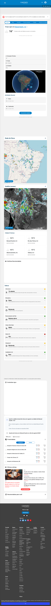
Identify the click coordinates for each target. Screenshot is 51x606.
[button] (42, 2)
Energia (20, 549)
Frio (20, 567)
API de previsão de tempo (43, 547)
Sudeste (21, 559)
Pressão (14, 535)
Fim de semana (26, 22)
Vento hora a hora (14, 562)
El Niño (20, 574)
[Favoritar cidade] (27, 26)
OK (25, 603)
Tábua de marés (14, 567)
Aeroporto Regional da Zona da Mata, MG (16, 449)
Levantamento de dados (29, 547)
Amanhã (18, 22)
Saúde (20, 535)
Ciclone (20, 572)
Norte (20, 565)
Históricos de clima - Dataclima (7, 563)
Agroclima (21, 531)
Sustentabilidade (22, 538)
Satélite (9, 436)
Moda (20, 548)
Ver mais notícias (25, 489)
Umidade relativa (14, 538)
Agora (7, 22)
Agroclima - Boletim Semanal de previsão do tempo (21, 542)
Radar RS (21, 579)
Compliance (43, 529)
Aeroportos (20, 442)
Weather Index (28, 555)
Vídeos (20, 596)
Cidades (30, 442)
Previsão (7, 527)
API (27, 545)
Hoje (13, 22)
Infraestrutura (22, 551)
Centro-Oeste (20, 562)
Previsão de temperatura (14, 557)
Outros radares (6, 583)
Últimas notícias (21, 530)
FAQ (41, 541)
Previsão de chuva (14, 554)
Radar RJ (7, 580)
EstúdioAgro (21, 591)
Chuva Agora (17, 436)
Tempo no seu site (35, 532)
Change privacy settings (43, 539)
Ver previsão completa (25, 113)
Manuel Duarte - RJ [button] (20, 27)
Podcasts (7, 567)
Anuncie (42, 530)
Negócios (21, 546)
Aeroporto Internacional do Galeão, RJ (15, 453)
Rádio (27, 534)
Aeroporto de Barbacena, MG (13, 461)
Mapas (13, 527)
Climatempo (25, 512)
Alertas (20, 537)
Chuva (13, 530)
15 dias (34, 22)
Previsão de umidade (14, 560)
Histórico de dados (43, 22)
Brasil (6, 529)
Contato (42, 527)
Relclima (7, 566)
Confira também (35, 528)
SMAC (27, 540)
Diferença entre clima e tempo (7, 570)
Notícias (21, 527)
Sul (20, 557)
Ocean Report (27, 550)
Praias (6, 540)
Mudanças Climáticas (21, 555)
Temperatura (14, 529)
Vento (13, 539)
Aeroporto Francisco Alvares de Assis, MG (16, 445)
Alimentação (21, 533)
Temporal (21, 568)
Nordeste (21, 563)
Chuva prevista (7, 586)
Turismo (21, 577)
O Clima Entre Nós (21, 588)
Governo (21, 553)
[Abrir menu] (5, 3)
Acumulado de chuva (14, 533)
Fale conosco (42, 533)
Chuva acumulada (7, 589)
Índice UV (14, 564)
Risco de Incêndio (14, 542)
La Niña (21, 575)
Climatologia (14, 569)
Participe (35, 530)
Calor (20, 570)
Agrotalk (21, 590)
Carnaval (21, 580)
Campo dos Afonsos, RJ (12, 457)
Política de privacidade (22, 601)
